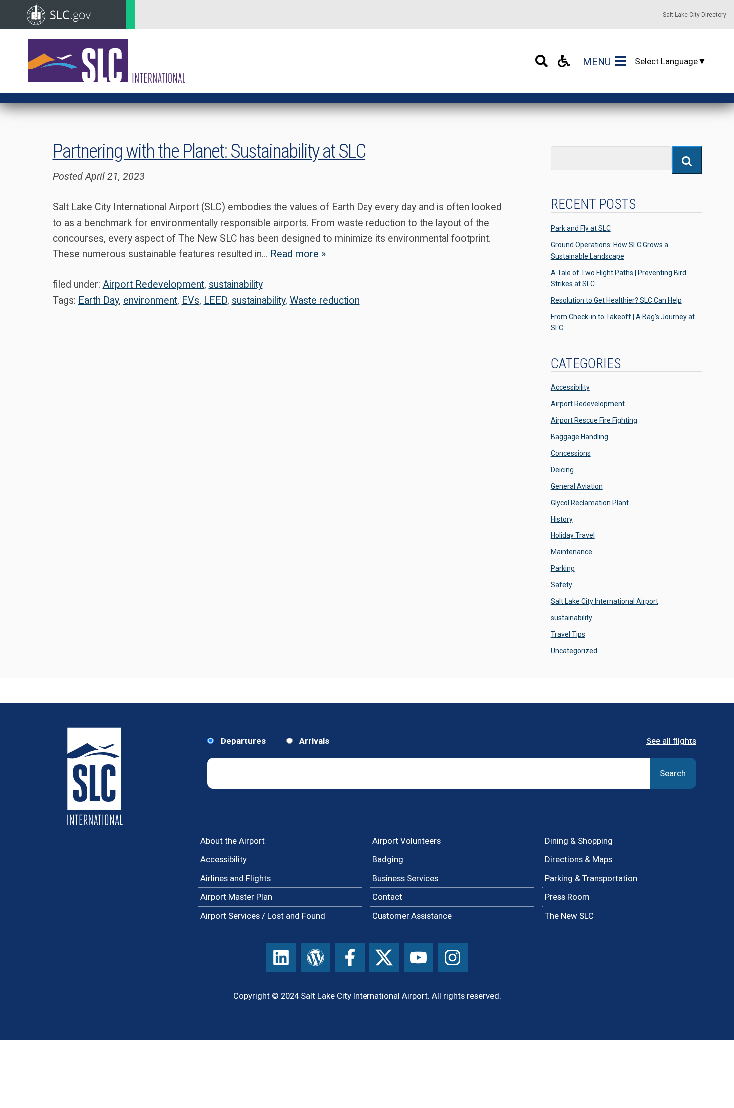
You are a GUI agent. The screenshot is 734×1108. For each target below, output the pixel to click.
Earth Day (98, 300)
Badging (387, 859)
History (562, 519)
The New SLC (569, 916)
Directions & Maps (578, 859)
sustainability (236, 284)
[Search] (541, 61)
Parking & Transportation (591, 878)
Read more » (298, 254)
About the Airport (232, 841)
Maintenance (571, 552)
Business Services (405, 878)
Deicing (562, 470)
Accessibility (570, 387)
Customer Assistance (412, 916)
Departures (242, 741)
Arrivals (313, 741)
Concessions (571, 453)
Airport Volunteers (406, 841)
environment (150, 300)
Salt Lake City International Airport (604, 601)
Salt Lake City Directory (694, 14)
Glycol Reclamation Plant (590, 503)
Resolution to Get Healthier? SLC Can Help (616, 300)
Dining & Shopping (579, 841)
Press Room (567, 897)
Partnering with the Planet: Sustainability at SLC (209, 151)
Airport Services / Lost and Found (262, 916)
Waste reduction (325, 300)
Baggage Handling (579, 437)
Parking (563, 568)
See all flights (671, 741)
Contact (387, 897)
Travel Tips (568, 634)
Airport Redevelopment (153, 284)
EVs (190, 300)
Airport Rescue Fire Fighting (594, 420)
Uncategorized (574, 651)
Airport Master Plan (236, 897)
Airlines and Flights (235, 878)
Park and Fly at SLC (581, 228)
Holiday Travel (573, 535)
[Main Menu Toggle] (622, 61)
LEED (215, 300)
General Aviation (577, 486)
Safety (561, 585)
